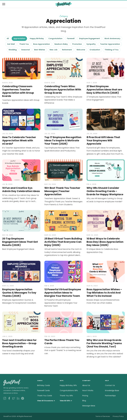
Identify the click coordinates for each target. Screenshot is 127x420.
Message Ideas (88, 405)
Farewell (71, 38)
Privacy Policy (118, 416)
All (8, 38)
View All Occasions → (46, 400)
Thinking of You (111, 49)
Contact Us (110, 385)
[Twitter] (13, 398)
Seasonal (25, 49)
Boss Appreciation (41, 44)
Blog (84, 400)
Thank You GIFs (66, 395)
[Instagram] (4, 398)
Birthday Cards (43, 385)
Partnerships (110, 395)
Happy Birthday (37, 38)
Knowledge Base (112, 390)
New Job (53, 49)
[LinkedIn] (18, 398)
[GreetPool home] (63, 4)
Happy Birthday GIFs (68, 385)
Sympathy (91, 44)
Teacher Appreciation (110, 44)
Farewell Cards (43, 390)
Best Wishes (39, 49)
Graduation (95, 49)
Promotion (77, 44)
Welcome (81, 49)
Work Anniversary (112, 38)
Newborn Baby (61, 44)
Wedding (13, 49)
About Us (86, 385)
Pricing (85, 395)
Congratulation (55, 38)
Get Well (11, 44)
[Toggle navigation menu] (3, 4)
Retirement (67, 49)
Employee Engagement (89, 38)
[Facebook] (9, 398)
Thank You (24, 44)
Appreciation (19, 38)
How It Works (87, 390)
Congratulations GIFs (69, 390)
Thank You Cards (44, 395)
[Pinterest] (22, 398)
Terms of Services (102, 416)
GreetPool (11, 382)
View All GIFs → (66, 400)
